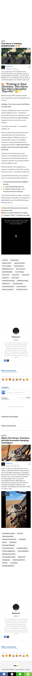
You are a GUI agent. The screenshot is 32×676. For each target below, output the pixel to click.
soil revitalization (23, 551)
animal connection (7, 289)
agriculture (13, 542)
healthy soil (21, 557)
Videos (3, 435)
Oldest (23, 397)
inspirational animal (8, 280)
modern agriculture (19, 560)
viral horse (5, 277)
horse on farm (20, 269)
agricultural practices (8, 554)
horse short (15, 277)
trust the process (21, 289)
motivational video (8, 286)
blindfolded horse (7, 269)
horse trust (5, 274)
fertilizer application (8, 551)
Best (19, 397)
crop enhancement (8, 548)
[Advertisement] (16, 21)
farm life (5, 260)
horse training (6, 266)
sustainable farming (8, 533)
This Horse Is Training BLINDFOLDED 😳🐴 (11, 44)
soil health (22, 539)
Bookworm (9, 66)
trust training (19, 272)
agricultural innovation (9, 539)
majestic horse (6, 263)
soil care (4, 562)
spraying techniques (8, 545)
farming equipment (8, 565)
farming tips (6, 560)
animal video (14, 260)
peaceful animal (17, 283)
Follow (16, 339)
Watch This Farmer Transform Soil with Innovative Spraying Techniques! (15, 440)
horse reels (15, 274)
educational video (7, 536)
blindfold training (22, 280)
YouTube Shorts (19, 266)
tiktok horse (6, 283)
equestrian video (19, 263)
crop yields (13, 562)
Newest (28, 397)
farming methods (22, 548)
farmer (4, 542)
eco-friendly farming (8, 557)
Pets (3, 41)
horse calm (25, 274)
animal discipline (7, 272)
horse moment (21, 286)
